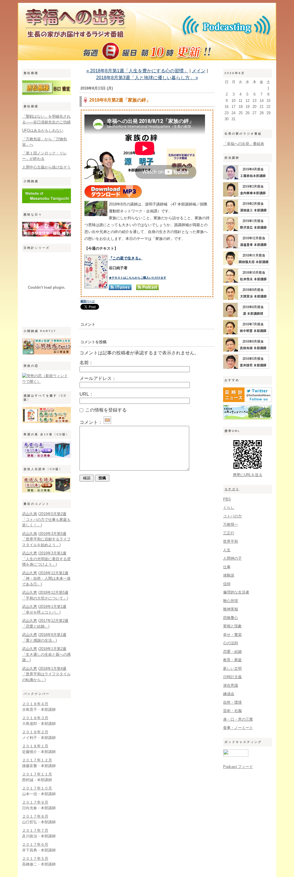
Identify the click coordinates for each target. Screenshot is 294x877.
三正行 (228, 533)
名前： (86, 362)
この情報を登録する (105, 410)
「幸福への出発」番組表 (243, 143)
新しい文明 (232, 668)
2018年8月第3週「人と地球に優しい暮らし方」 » (147, 77)
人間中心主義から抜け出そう (46, 167)
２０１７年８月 (35, 816)
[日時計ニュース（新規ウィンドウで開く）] (247, 401)
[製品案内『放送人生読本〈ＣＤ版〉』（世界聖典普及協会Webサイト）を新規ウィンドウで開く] (46, 491)
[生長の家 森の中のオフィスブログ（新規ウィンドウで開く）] (247, 418)
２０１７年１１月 (37, 774)
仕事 (227, 567)
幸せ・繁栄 (232, 634)
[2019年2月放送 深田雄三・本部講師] (246, 212)
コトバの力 (232, 516)
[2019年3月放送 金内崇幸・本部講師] (246, 195)
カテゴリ (232, 489)
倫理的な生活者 (236, 592)
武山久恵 (29, 553)
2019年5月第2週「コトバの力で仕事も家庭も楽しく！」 (46, 519)
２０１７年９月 (35, 802)
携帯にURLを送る (247, 475)
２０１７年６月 (35, 844)
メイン (199, 70)
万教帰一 (230, 524)
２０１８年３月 (35, 718)
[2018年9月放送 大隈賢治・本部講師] (246, 298)
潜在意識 (230, 685)
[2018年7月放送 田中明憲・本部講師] (246, 333)
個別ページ (87, 301)
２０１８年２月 (35, 732)
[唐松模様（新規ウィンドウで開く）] (46, 94)
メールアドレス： (98, 378)
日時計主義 (232, 677)
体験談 (228, 575)
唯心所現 (230, 601)
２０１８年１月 (35, 746)
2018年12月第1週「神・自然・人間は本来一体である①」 (46, 578)
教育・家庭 (232, 660)
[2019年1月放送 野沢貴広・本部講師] (246, 230)
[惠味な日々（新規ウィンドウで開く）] (46, 235)
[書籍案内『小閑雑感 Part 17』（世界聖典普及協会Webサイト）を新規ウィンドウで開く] (46, 353)
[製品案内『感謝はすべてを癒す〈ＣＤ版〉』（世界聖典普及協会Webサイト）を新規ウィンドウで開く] (46, 422)
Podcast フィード (238, 767)
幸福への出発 (147, 33)
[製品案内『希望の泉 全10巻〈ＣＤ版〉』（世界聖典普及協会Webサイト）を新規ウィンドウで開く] (46, 456)
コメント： (91, 422)
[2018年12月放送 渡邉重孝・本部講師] (246, 247)
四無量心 (230, 618)
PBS (227, 499)
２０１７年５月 (35, 858)
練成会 (228, 694)
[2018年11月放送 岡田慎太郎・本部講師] (246, 264)
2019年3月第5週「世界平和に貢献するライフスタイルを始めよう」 (46, 539)
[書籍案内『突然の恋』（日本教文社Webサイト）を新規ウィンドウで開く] (46, 381)
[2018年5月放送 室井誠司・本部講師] (246, 367)
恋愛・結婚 (232, 651)
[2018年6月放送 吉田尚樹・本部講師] (246, 350)
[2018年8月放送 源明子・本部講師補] (246, 316)
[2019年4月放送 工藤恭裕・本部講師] (246, 178)
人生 (227, 550)
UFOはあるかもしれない (42, 130)
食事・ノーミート (238, 727)
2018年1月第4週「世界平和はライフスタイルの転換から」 (46, 674)
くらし (228, 507)
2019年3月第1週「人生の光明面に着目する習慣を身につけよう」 (46, 558)
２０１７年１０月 (37, 788)
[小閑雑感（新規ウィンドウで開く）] (46, 202)
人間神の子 (232, 558)
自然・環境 (232, 702)
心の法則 (230, 643)
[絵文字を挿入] (107, 422)
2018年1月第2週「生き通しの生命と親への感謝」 (46, 654)
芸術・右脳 (232, 711)
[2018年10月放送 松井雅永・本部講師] (246, 281)
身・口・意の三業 (238, 719)
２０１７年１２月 (37, 760)
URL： (87, 394)
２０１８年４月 (35, 704)
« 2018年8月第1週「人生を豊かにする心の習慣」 (137, 70)
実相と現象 (232, 626)
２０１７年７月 (35, 830)
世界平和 (230, 541)
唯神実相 (230, 609)
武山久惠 (29, 514)
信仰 (227, 584)
